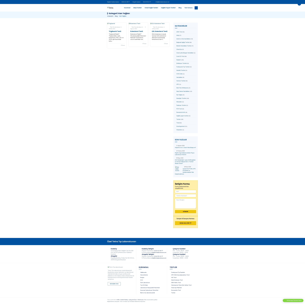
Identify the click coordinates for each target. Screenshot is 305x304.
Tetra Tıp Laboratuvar (115, 27)
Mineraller (179, 102)
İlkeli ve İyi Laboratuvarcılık (147, 293)
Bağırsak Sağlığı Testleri (183, 42)
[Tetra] (110, 8)
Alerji (177, 35)
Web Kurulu (140, 300)
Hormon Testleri (180, 81)
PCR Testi (179, 109)
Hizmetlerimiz (144, 275)
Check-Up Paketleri (176, 287)
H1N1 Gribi (179, 74)
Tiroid (178, 123)
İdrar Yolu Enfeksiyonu (182, 88)
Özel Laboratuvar (145, 282)
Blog (180, 8)
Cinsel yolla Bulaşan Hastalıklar (184, 53)
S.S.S (141, 280)
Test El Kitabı (144, 285)
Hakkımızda (143, 272)
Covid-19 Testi (180, 56)
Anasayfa (110, 16)
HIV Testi (173, 277)
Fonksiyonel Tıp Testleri (183, 67)
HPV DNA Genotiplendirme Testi (180, 275)
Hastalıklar (179, 77)
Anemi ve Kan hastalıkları (183, 39)
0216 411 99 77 (126, 2)
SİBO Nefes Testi (176, 282)
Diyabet (178, 60)
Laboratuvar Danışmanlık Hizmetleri (150, 287)
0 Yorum (123, 45)
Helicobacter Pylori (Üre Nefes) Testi (181, 285)
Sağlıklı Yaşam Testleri (168, 8)
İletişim (142, 277)
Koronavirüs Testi (176, 290)
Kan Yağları (179, 95)
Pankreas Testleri (181, 105)
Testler (178, 119)
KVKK (118, 300)
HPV (177, 84)
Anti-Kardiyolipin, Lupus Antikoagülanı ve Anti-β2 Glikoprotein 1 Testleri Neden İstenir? (185, 161)
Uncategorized (180, 126)
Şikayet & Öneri (133, 300)
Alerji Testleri (137, 8)
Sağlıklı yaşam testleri (182, 116)
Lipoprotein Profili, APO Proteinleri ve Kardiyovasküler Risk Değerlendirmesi (185, 171)
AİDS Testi (179, 32)
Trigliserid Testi (115, 31)
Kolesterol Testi (136, 31)
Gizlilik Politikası (124, 300)
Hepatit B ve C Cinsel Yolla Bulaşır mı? (185, 147)
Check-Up (179, 49)
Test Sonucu (188, 8)
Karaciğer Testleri (181, 98)
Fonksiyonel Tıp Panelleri (178, 272)
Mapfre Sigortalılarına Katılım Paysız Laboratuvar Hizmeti (184, 153)
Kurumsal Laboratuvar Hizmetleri (149, 290)
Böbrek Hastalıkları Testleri (183, 46)
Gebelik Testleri (180, 70)
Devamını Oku (114, 284)
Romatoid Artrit (180, 112)
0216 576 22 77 (147, 2)
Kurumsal (127, 8)
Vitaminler (179, 130)
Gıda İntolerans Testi (177, 280)
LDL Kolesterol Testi (159, 31)
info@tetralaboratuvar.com (162, 2)
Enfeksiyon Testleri (181, 63)
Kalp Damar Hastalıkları (182, 91)
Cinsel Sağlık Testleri (151, 8)
